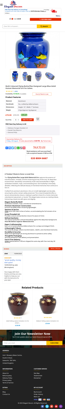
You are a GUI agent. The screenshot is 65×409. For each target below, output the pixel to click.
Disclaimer (37, 378)
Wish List (37, 397)
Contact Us (6, 394)
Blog (4, 392)
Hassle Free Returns (14, 130)
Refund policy (7, 376)
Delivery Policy (7, 378)
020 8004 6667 (46, 19)
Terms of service (8, 383)
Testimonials (38, 376)
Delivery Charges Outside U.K (18, 128)
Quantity (8, 120)
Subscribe (54, 343)
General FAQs (12, 132)
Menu (58, 16)
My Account (38, 392)
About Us (6, 373)
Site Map (37, 373)
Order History (38, 394)
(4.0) (16, 91)
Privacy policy (7, 380)
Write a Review (55, 248)
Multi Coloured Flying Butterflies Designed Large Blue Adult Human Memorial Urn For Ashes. (31, 87)
